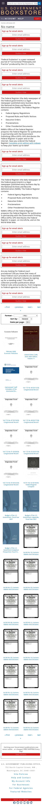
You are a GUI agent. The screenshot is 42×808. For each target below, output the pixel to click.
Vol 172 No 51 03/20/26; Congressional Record (11, 452)
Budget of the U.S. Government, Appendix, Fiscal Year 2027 (31, 517)
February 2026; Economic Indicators (11, 352)
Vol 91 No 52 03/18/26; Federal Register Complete (31, 485)
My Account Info (21, 781)
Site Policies (21, 774)
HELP (21, 18)
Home (3, 23)
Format (8, 315)
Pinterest (28, 802)
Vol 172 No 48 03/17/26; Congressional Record (31, 421)
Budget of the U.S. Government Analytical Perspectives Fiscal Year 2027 (11, 550)
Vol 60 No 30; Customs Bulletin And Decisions (31, 694)
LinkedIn (31, 802)
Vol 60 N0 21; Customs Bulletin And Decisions (31, 623)
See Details (21, 754)
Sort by (14, 319)
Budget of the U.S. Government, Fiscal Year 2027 (11, 517)
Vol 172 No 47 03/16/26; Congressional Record (11, 421)
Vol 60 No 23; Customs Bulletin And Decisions (31, 729)
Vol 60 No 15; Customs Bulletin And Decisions (11, 729)
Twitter (18, 802)
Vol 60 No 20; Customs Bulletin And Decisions (31, 588)
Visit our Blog (21, 799)
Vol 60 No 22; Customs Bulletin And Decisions (11, 694)
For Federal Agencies (21, 788)
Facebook (14, 802)
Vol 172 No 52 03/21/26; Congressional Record (31, 452)
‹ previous (18, 307)
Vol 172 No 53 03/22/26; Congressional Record (11, 484)
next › (30, 307)
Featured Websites (21, 791)
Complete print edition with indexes (25, 143)
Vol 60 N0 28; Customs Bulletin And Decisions (11, 623)
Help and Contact (21, 777)
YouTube (24, 802)
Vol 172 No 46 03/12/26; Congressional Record (31, 389)
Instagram (21, 802)
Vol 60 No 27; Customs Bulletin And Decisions (11, 588)
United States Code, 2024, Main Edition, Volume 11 (31, 356)
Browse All (11, 23)
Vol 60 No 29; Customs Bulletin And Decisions (11, 658)
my (8, 18)
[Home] (21, 14)
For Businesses (21, 784)
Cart (37, 18)
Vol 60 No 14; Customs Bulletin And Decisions (31, 658)
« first (7, 307)
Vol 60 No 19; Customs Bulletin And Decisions (31, 553)
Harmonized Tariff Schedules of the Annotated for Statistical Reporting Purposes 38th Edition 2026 (11, 389)
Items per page (17, 322)
